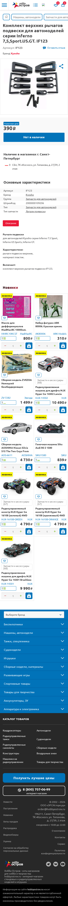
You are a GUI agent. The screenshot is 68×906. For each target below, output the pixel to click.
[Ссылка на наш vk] (55, 864)
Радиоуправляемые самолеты (14, 746)
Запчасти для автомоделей (41, 198)
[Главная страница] (6, 17)
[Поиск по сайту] (43, 5)
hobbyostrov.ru (35, 889)
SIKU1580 (40, 455)
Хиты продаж (10, 821)
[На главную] (21, 5)
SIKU (63, 455)
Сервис (61, 843)
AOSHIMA (27, 455)
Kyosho (30, 194)
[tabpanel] (34, 84)
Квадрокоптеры (12, 730)
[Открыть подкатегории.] (60, 624)
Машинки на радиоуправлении (13, 760)
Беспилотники (13, 624)
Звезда (28, 397)
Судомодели (12, 649)
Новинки (10, 287)
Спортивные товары (17, 683)
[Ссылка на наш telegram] (48, 864)
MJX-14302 (41, 397)
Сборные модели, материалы (23, 666)
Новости (7, 801)
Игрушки (10, 658)
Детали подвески (36, 211)
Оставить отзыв (56, 47)
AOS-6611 (6, 455)
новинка (7, 295)
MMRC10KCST (9, 333)
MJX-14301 (7, 583)
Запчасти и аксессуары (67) (16, 502)
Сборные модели (46, 747)
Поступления (10, 808)
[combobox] (34, 614)
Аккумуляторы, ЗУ (16, 700)
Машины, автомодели (18, 632)
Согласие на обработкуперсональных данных (15, 849)
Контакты (60, 837)
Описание (10, 223)
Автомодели (44, 730)
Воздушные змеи (46, 753)
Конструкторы (11, 753)
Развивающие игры (17, 675)
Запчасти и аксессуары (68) (50, 381)
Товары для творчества (19, 692)
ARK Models (59, 333)
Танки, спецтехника (16, 641)
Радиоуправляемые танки (14, 737)
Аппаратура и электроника (21, 709)
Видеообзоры (10, 834)
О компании (58, 830)
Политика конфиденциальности (53, 852)
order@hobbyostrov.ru (51, 809)
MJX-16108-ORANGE (46, 519)
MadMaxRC (26, 333)
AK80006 (40, 333)
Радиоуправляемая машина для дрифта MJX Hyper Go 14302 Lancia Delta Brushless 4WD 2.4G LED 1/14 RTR (50, 393)
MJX (64, 397)
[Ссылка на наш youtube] (62, 864)
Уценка (7, 841)
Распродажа (10, 828)
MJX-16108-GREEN (11, 519)
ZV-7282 (6, 397)
